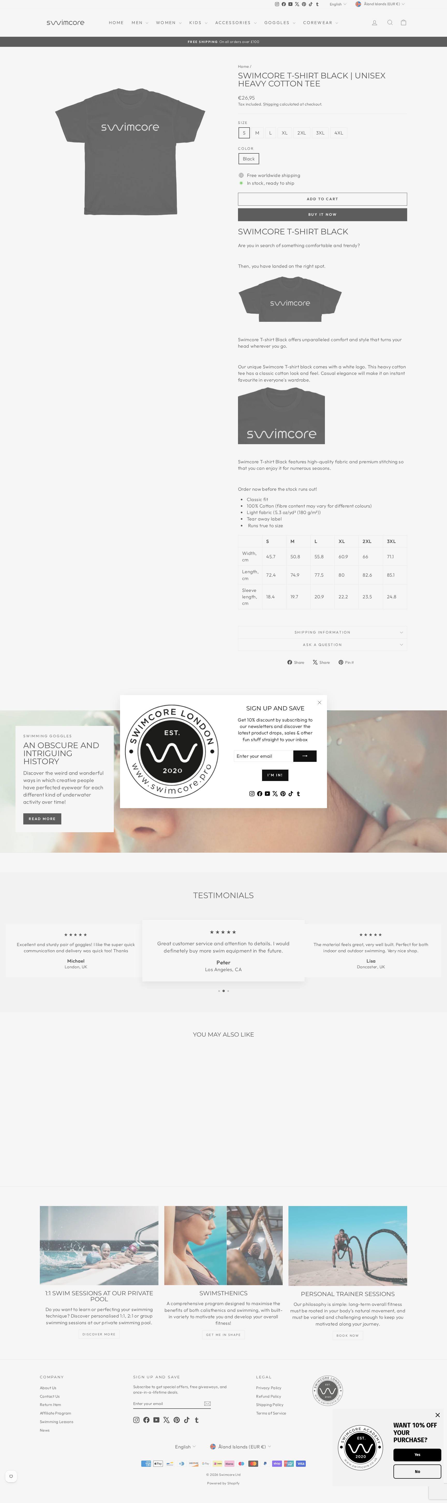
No (417, 1471)
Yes (417, 1455)
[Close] (437, 1415)
